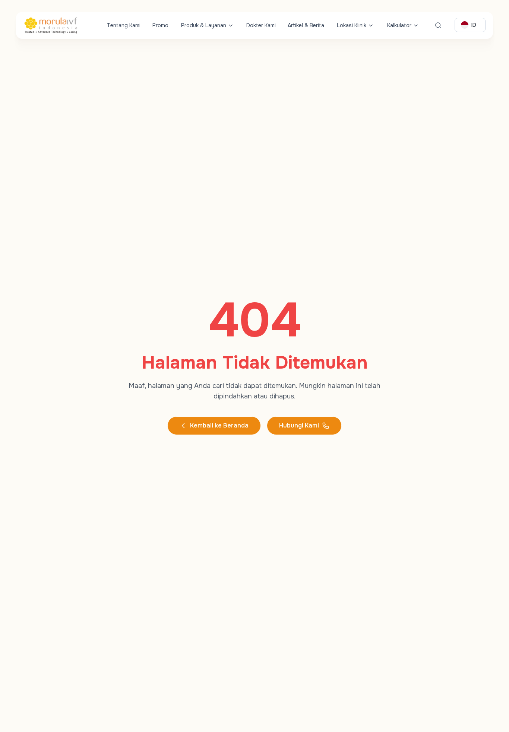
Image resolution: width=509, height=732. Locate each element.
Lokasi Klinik (351, 25)
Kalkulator (399, 25)
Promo (160, 25)
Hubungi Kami (299, 425)
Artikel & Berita (306, 25)
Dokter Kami (261, 25)
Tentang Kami (123, 25)
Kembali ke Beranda (219, 425)
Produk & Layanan (203, 25)
